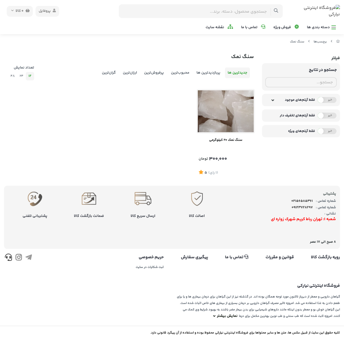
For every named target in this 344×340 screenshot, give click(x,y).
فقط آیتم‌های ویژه (301, 131)
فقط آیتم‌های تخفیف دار (297, 115)
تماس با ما (249, 27)
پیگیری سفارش (194, 257)
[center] (276, 11)
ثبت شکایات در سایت (150, 267)
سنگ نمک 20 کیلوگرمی (225, 140)
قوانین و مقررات (280, 257)
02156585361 (302, 201)
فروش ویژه (282, 27)
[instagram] (18, 258)
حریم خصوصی (151, 257)
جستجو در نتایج (323, 70)
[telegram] (28, 258)
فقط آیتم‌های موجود (300, 100)
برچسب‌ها (320, 41)
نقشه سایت (215, 27)
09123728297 (302, 207)
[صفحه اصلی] (338, 41)
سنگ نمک (297, 41)
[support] (8, 258)
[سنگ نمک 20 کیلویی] (225, 111)
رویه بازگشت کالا (325, 257)
